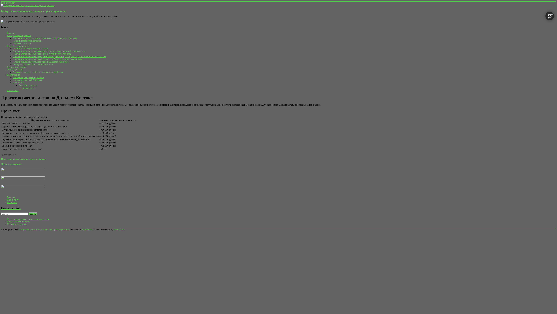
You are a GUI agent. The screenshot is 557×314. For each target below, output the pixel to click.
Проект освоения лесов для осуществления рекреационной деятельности (49, 51)
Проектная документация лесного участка (28, 219)
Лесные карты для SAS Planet (27, 80)
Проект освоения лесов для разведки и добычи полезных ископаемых (47, 59)
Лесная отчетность (22, 43)
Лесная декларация (16, 67)
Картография (13, 75)
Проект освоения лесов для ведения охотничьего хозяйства (42, 54)
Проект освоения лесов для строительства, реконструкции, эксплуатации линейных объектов (59, 56)
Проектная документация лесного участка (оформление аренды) (45, 38)
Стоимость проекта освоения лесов (30, 48)
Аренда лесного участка (19, 35)
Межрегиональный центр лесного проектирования (33, 11)
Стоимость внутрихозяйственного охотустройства (38, 72)
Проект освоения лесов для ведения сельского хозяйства (41, 61)
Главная (11, 33)
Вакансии (12, 202)
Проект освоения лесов (18, 46)
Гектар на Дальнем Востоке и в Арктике (33, 64)
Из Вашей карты (27, 88)
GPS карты (18, 82)
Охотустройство (15, 69)
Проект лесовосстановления (27, 41)
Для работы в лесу (28, 85)
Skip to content (8, 3)
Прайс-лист (12, 90)
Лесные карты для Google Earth (28, 77)
